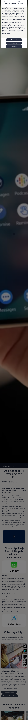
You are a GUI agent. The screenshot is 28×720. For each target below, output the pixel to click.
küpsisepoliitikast (6, 33)
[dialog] (14, 360)
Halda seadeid (14, 39)
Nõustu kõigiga (14, 43)
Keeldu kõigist (14, 46)
